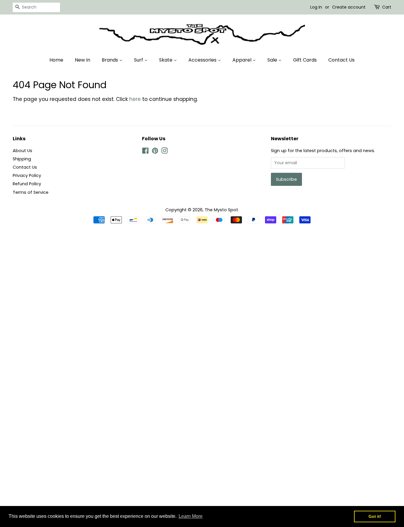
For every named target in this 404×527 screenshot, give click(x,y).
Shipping (22, 159)
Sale (272, 60)
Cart (386, 7)
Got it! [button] (375, 516)
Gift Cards (305, 60)
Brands (110, 60)
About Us (22, 151)
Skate (166, 60)
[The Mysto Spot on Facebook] (145, 152)
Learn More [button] (191, 516)
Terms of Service (31, 192)
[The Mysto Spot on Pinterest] (155, 152)
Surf (139, 60)
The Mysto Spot (221, 210)
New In (82, 60)
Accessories (203, 60)
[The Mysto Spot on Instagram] (164, 152)
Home (56, 60)
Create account (349, 7)
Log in (316, 7)
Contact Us (341, 60)
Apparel (242, 60)
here (135, 99)
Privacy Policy (27, 175)
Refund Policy (27, 184)
